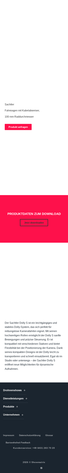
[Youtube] (38, 468)
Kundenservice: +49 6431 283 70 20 (34, 448)
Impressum (8, 435)
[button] (34, 222)
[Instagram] (30, 468)
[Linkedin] (34, 468)
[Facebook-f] (27, 468)
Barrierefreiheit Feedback (18, 442)
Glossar (49, 435)
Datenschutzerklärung (29, 435)
